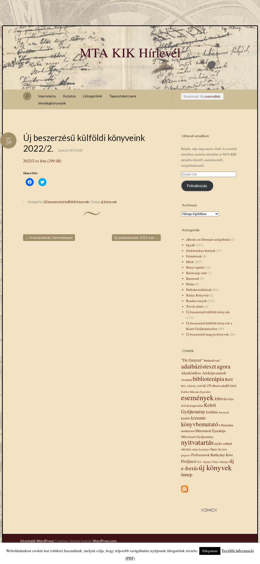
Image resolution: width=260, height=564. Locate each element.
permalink (212, 96)
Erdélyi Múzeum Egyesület (196, 392)
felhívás (221, 398)
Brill (229, 379)
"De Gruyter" (192, 360)
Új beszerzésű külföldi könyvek (66, 202)
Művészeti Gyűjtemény (197, 436)
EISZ (233, 386)
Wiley (215, 462)
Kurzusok (192, 278)
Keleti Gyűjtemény (198, 408)
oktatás (186, 449)
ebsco (216, 385)
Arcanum (186, 380)
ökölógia (224, 462)
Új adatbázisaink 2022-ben (136, 238)
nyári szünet (223, 443)
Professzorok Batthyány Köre (212, 454)
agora (224, 366)
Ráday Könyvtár (197, 295)
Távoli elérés (195, 306)
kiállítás (212, 411)
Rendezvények (196, 300)
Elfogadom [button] (209, 551)
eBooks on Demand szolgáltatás (208, 239)
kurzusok (224, 412)
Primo (190, 284)
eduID (225, 385)
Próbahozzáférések (199, 289)
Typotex (207, 462)
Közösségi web (196, 273)
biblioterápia (208, 378)
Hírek (190, 261)
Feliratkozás (197, 186)
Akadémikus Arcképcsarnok (203, 372)
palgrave (185, 455)
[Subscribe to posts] (184, 492)
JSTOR (185, 406)
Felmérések (194, 256)
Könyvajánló (195, 267)
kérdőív (185, 418)
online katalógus (200, 449)
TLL (199, 462)
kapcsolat (196, 405)
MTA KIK (76, 150)
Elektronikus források (201, 250)
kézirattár (198, 417)
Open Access (218, 449)
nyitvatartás (197, 442)
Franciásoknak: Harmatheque (49, 238)
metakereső (187, 431)
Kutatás (69, 96)
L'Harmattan (226, 425)
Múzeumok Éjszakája (210, 430)
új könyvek (109, 202)
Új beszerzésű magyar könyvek (207, 334)
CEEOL (191, 386)
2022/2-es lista (42, 160)
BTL (183, 386)
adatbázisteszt (198, 366)
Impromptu (47, 96)
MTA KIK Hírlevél (130, 52)
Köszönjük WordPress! (38, 541)
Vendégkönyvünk (52, 103)
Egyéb (190, 245)
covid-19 (204, 385)
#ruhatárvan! (212, 360)
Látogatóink (92, 96)
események (197, 397)
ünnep (186, 474)
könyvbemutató (199, 424)
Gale (231, 399)
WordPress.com (105, 541)
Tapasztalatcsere (122, 96)
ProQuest (188, 461)
